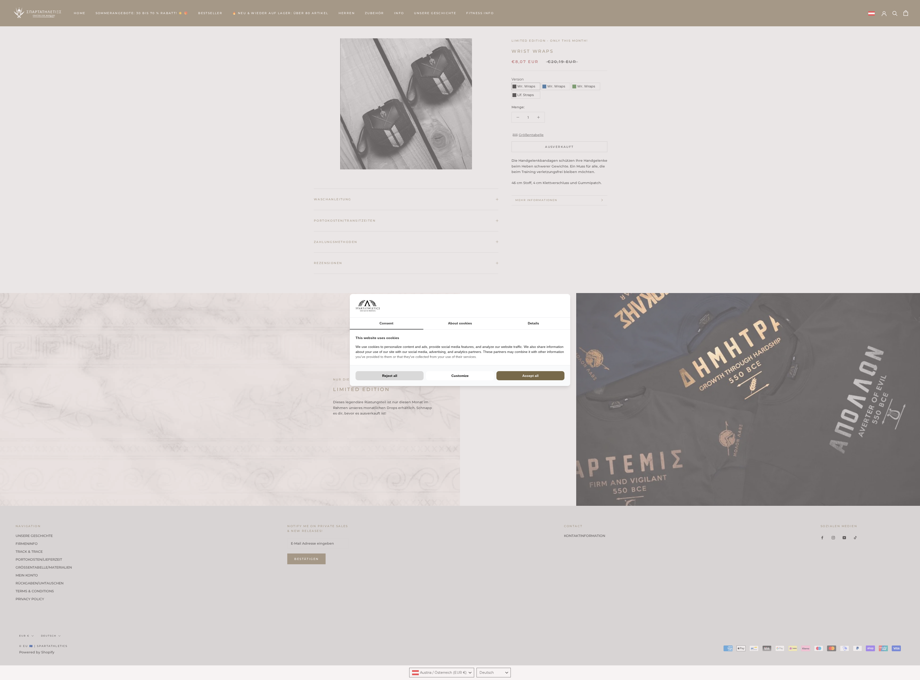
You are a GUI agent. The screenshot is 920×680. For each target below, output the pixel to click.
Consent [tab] (386, 323)
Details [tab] (533, 323)
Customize (460, 376)
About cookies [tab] (460, 323)
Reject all (389, 376)
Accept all (530, 376)
